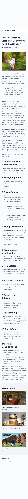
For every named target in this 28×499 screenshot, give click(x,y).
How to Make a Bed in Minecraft (10, 407)
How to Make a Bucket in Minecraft (11, 449)
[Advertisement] (14, 14)
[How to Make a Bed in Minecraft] (14, 398)
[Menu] (2, 30)
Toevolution (10, 30)
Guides (8, 48)
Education (4, 48)
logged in (10, 461)
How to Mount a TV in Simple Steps (11, 428)
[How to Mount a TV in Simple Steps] (14, 419)
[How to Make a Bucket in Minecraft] (14, 440)
